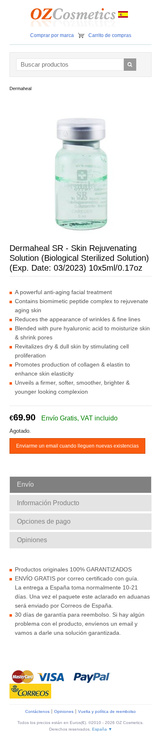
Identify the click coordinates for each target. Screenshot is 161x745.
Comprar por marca (52, 35)
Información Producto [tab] (48, 502)
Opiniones (63, 711)
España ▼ (102, 729)
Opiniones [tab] (32, 539)
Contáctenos (37, 711)
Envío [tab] (25, 484)
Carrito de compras (109, 35)
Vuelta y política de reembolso (107, 711)
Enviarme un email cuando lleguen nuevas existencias (77, 446)
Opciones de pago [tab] (44, 521)
